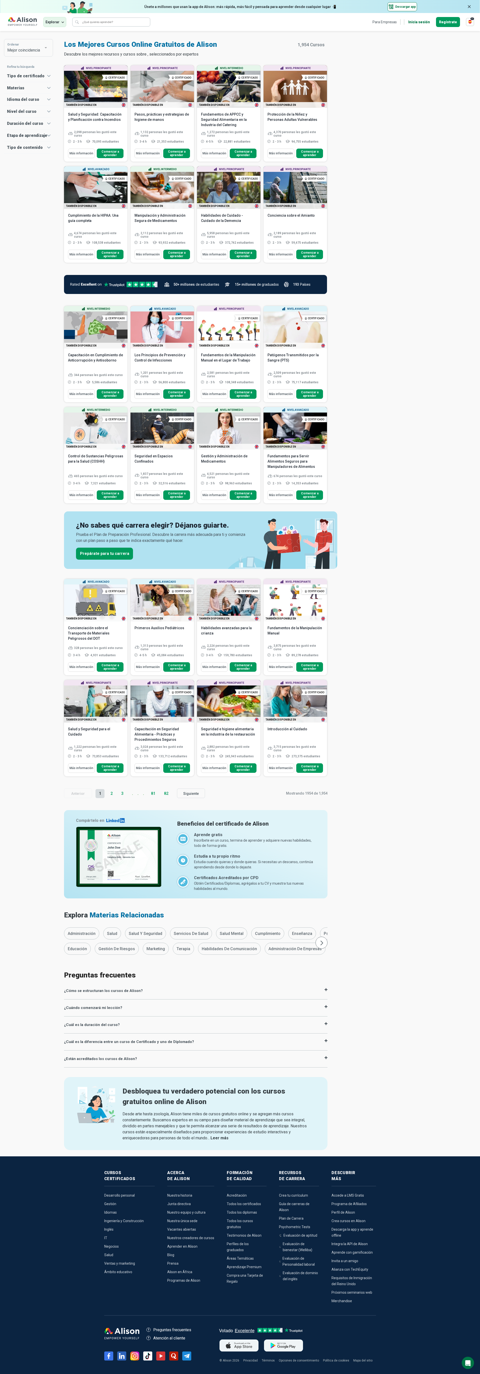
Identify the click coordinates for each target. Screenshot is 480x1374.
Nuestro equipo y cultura (186, 1212)
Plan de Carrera (291, 1218)
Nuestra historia (179, 1195)
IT (105, 1238)
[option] (81, 933)
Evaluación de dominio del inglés (300, 1276)
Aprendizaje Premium (244, 1267)
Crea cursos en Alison (349, 1221)
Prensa (172, 1263)
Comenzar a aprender (110, 153)
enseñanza (302, 933)
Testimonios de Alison (244, 1235)
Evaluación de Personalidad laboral (298, 1261)
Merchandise (342, 1301)
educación (77, 948)
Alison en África (179, 1272)
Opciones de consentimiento (299, 1360)
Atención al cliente (169, 1338)
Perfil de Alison (343, 1212)
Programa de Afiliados (349, 1204)
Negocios (111, 1246)
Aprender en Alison (182, 1246)
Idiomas (110, 1212)
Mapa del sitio (362, 1360)
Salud (108, 1255)
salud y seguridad (145, 933)
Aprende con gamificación (352, 1252)
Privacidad (250, 1360)
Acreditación (237, 1195)
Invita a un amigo (345, 1261)
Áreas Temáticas (240, 1258)
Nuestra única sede (182, 1221)
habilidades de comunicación (229, 948)
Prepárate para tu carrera (104, 553)
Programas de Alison (183, 1280)
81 (153, 793)
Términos (268, 1360)
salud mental (232, 933)
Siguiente (191, 794)
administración (82, 933)
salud (112, 933)
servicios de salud (191, 933)
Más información (81, 153)
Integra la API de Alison (350, 1244)
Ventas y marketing (119, 1263)
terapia (183, 948)
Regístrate (448, 22)
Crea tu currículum (293, 1195)
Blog (170, 1255)
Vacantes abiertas (181, 1229)
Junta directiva (179, 1204)
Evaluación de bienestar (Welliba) (297, 1247)
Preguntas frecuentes (172, 1329)
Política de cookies (336, 1360)
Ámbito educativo (118, 1272)
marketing (155, 948)
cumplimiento (267, 933)
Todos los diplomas (242, 1212)
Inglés (109, 1229)
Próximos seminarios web (352, 1292)
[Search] (77, 22)
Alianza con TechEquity (350, 1269)
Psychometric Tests (294, 1227)
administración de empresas (295, 948)
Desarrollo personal (119, 1195)
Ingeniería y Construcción (124, 1221)
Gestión (110, 1204)
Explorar (53, 22)
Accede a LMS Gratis (348, 1195)
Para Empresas (384, 22)
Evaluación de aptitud (300, 1235)
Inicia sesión (419, 22)
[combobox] (26, 47)
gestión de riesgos (116, 948)
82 (166, 793)
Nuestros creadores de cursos (190, 1238)
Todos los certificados (244, 1204)
